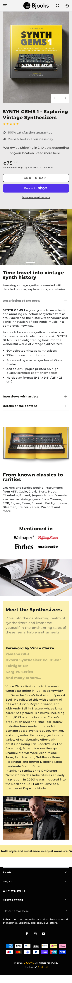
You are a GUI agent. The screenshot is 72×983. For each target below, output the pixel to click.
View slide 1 (30, 260)
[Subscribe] (67, 911)
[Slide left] (55, 98)
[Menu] (5, 6)
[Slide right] (64, 98)
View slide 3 (47, 463)
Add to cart (36, 178)
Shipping (23, 167)
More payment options (36, 197)
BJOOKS (29, 962)
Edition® (42, 967)
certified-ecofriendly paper (37, 373)
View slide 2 (41, 260)
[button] (57, 6)
